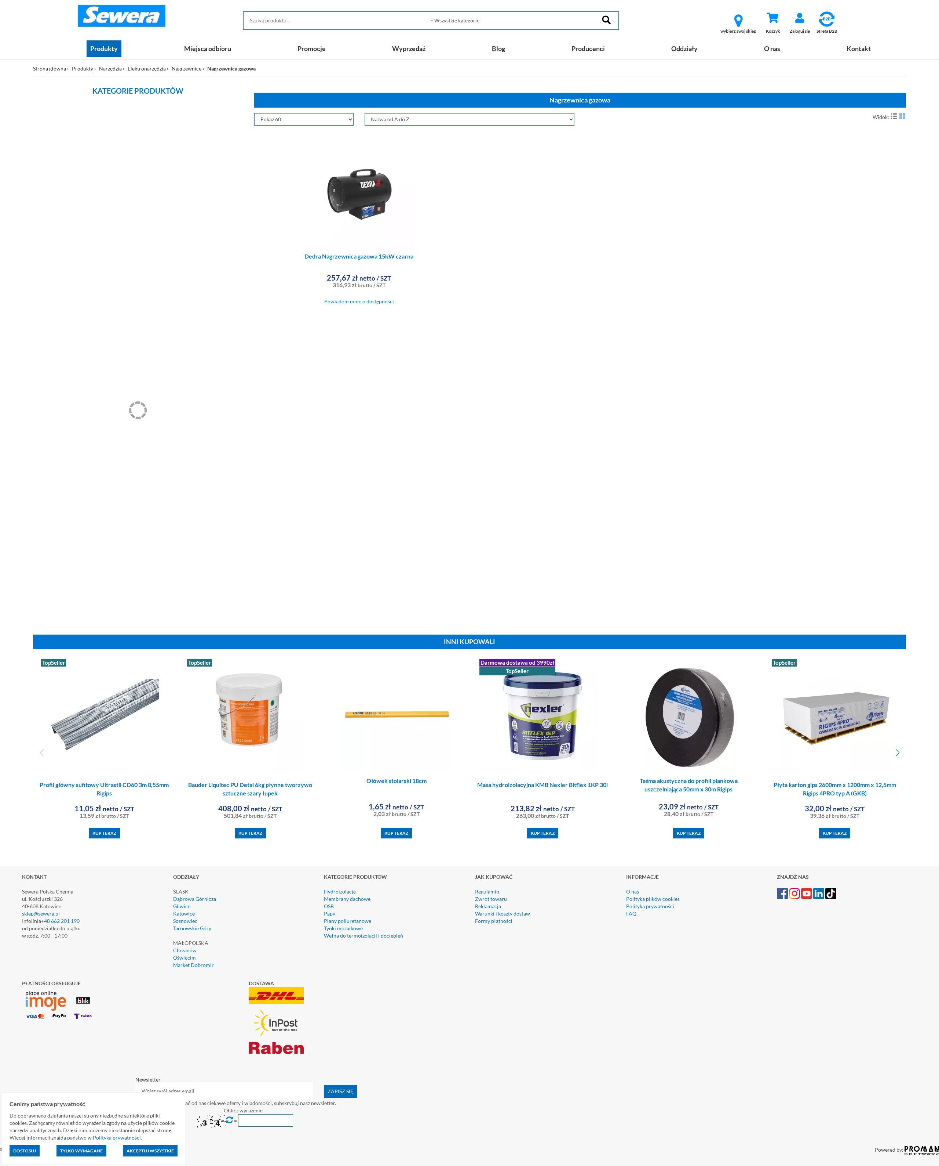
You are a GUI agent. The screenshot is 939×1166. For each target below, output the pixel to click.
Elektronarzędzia (147, 68)
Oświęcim (184, 957)
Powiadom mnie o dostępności (359, 301)
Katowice (184, 913)
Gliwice (181, 906)
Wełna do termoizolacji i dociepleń (363, 935)
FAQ (631, 913)
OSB (329, 906)
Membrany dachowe (347, 899)
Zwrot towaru (491, 899)
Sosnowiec (185, 921)
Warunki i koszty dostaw (502, 913)
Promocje (311, 48)
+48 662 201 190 (60, 921)
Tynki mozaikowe (343, 928)
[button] (897, 753)
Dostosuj (24, 1151)
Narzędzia (110, 68)
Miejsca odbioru (207, 48)
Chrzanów (185, 950)
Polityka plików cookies (653, 899)
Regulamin (487, 891)
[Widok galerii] (902, 116)
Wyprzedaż (408, 48)
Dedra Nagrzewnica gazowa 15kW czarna (358, 256)
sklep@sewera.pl (41, 913)
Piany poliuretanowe (347, 921)
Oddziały (684, 48)
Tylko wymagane (81, 1151)
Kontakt (859, 48)
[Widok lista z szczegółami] (894, 116)
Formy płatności (493, 921)
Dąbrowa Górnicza (194, 899)
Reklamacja (488, 906)
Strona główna (49, 68)
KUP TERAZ (104, 833)
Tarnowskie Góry (192, 928)
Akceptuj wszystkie (150, 1151)
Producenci (588, 48)
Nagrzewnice (186, 68)
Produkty (104, 48)
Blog (498, 48)
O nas (772, 48)
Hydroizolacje (340, 891)
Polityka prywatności (650, 906)
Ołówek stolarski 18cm (396, 780)
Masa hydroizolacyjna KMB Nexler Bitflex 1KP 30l (542, 784)
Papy (329, 913)
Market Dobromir (193, 965)
